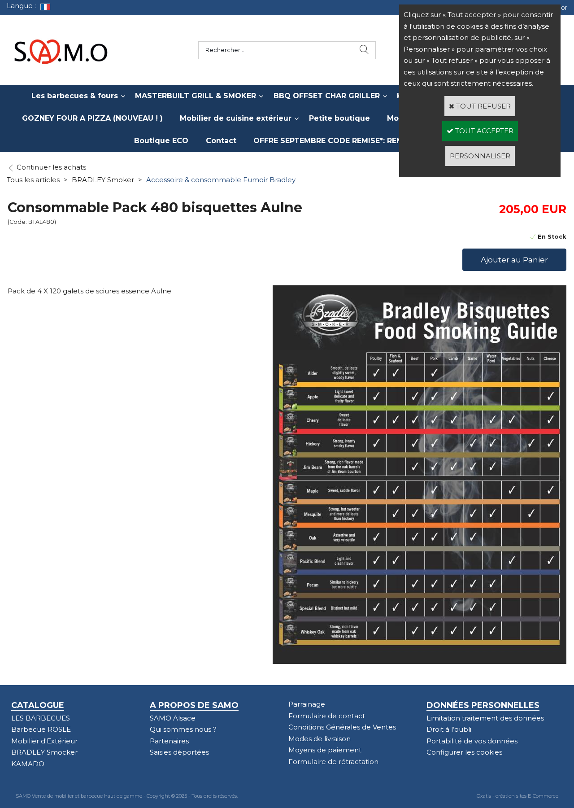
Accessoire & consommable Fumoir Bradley (221, 179)
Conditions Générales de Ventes (342, 727)
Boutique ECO (161, 140)
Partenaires (169, 741)
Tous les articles (33, 179)
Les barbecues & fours (74, 96)
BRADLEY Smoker (103, 179)
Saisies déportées (179, 752)
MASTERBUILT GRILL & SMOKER (195, 96)
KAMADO (27, 764)
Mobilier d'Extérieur (44, 741)
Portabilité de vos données (471, 741)
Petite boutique (339, 118)
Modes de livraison (319, 738)
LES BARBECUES (40, 718)
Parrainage (306, 704)
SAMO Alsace (173, 718)
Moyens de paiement (324, 750)
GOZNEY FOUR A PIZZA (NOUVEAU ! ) (92, 118)
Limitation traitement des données (485, 718)
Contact (221, 140)
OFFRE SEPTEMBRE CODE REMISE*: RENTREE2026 (346, 140)
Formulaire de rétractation (333, 761)
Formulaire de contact (326, 716)
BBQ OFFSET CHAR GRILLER (327, 96)
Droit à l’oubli (448, 729)
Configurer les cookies (464, 752)
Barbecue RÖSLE (41, 729)
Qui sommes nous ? (183, 729)
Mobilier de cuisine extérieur (235, 118)
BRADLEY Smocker (44, 752)
